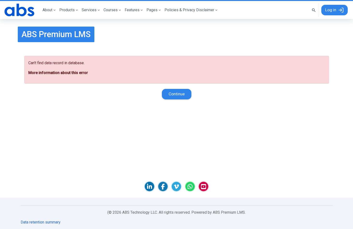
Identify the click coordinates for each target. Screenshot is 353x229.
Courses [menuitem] (110, 10)
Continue (177, 94)
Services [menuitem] (89, 10)
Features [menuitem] (132, 10)
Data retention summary (41, 222)
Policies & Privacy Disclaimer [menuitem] (189, 10)
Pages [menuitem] (152, 10)
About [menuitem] (47, 10)
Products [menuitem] (67, 10)
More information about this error (58, 72)
